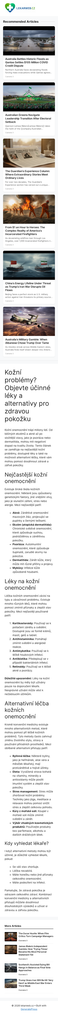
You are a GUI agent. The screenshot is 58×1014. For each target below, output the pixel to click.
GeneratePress (29, 1009)
